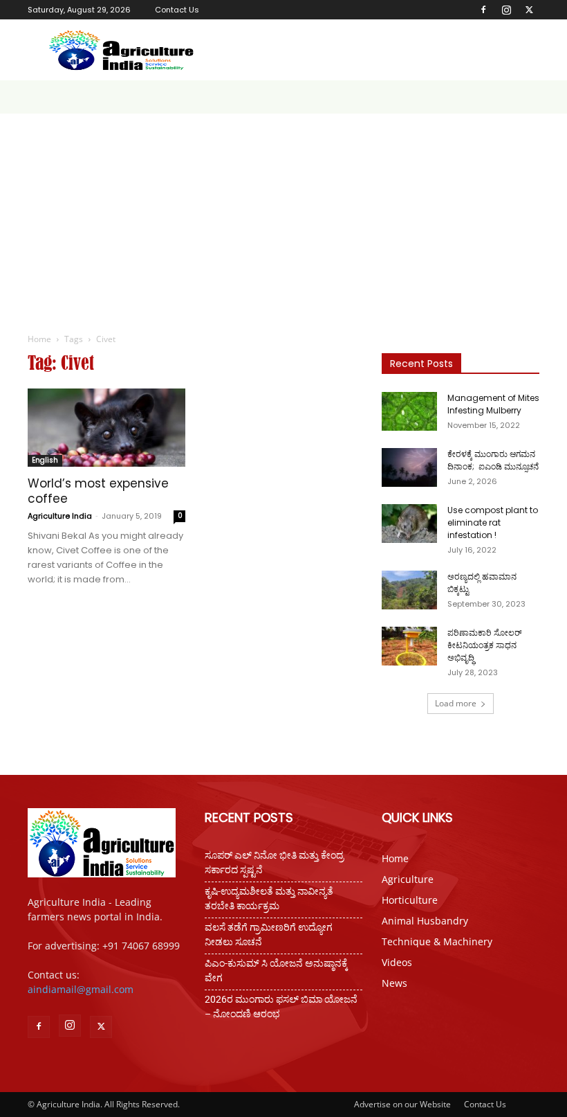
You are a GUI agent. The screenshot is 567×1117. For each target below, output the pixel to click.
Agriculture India (60, 515)
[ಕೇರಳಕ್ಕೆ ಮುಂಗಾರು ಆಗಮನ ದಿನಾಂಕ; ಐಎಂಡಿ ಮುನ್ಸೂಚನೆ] (409, 467)
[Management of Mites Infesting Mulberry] (409, 411)
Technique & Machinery (437, 941)
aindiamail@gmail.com (80, 989)
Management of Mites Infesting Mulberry (493, 404)
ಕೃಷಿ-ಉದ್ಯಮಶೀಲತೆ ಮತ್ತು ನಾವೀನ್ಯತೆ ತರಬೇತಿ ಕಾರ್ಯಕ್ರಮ (269, 898)
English (45, 460)
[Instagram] (506, 9)
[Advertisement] (283, 217)
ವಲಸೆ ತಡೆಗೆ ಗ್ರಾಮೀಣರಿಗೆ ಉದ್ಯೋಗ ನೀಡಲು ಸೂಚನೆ (269, 934)
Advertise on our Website (402, 1104)
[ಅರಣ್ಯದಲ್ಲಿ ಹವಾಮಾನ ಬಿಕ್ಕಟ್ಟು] (409, 590)
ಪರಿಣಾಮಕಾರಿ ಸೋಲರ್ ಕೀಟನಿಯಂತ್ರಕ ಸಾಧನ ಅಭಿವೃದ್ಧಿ (484, 645)
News (394, 983)
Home (39, 339)
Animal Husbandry (425, 920)
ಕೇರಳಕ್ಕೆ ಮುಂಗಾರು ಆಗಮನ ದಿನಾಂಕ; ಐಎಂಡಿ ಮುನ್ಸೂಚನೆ (493, 460)
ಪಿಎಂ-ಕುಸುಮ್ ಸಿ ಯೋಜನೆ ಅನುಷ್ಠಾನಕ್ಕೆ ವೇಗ (276, 970)
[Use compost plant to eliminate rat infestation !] (409, 523)
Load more (455, 703)
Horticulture (410, 899)
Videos (397, 962)
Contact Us (177, 9)
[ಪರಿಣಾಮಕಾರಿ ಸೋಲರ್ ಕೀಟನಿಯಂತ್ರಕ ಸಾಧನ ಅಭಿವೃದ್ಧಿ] (409, 646)
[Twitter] (529, 9)
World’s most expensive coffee (98, 491)
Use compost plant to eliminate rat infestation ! (492, 522)
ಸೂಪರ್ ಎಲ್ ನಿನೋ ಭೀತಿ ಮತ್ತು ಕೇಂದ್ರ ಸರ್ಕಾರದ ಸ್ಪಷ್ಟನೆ (274, 862)
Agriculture (408, 879)
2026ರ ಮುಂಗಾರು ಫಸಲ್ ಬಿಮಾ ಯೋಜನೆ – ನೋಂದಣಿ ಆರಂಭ (281, 1006)
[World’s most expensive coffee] (106, 427)
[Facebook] (483, 9)
